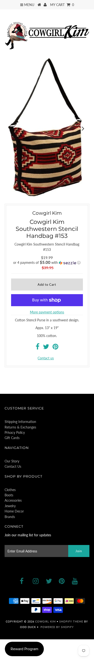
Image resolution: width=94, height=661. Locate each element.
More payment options (47, 312)
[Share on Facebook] (38, 348)
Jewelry (10, 506)
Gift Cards (12, 438)
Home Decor (14, 511)
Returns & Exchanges (20, 427)
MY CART (62, 5)
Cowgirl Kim (45, 621)
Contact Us (13, 466)
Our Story (12, 461)
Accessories (13, 500)
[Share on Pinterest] (55, 348)
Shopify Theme (71, 621)
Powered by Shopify (57, 627)
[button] (47, 262)
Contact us (46, 358)
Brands (10, 517)
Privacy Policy (15, 432)
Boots (9, 495)
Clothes (10, 490)
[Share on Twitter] (46, 348)
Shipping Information (20, 422)
